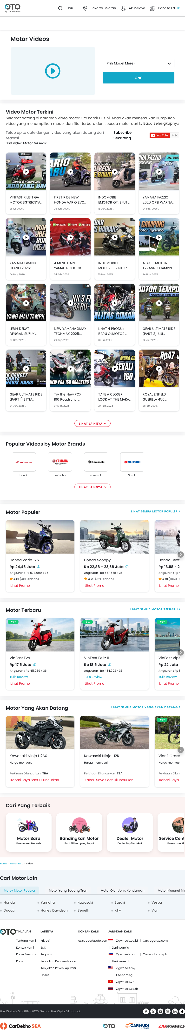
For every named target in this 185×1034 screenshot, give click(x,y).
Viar (155, 910)
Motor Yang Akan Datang (155, 707)
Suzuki (132, 475)
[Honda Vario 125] (40, 537)
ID (178, 8)
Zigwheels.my (125, 968)
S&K (43, 947)
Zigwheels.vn (125, 982)
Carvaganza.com (155, 940)
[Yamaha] (60, 462)
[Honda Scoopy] (114, 537)
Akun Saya (137, 8)
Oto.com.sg (124, 975)
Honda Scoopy (97, 559)
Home (3, 863)
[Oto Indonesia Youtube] (160, 1011)
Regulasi (46, 954)
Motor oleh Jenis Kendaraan (122, 890)
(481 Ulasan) (29, 579)
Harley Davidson (54, 910)
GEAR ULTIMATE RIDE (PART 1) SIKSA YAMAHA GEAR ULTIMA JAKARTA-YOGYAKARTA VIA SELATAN (26, 397)
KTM (118, 910)
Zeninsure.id (120, 947)
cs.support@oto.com (93, 940)
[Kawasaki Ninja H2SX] (40, 732)
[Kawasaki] (96, 462)
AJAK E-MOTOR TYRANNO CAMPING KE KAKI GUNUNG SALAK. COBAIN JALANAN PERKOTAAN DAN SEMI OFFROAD (159, 266)
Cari (138, 77)
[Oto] (12, 8)
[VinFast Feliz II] (114, 634)
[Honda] (24, 462)
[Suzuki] (132, 462)
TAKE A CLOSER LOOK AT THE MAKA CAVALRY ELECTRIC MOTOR (113, 397)
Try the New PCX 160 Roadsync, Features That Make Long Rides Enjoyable (70, 397)
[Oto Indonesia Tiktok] (182, 1011)
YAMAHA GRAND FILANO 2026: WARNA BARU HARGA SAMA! (23, 266)
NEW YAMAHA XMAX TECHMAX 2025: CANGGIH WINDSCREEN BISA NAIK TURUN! (70, 331)
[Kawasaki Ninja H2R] (114, 732)
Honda (24, 475)
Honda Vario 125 (24, 559)
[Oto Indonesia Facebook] (146, 1011)
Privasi (45, 940)
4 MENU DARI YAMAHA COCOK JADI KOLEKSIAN (67, 266)
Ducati (9, 910)
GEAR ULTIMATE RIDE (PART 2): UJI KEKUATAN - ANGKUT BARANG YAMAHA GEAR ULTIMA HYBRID (159, 331)
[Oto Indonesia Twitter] (153, 1011)
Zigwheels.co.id (127, 940)
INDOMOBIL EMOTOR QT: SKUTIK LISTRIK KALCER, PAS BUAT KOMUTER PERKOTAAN (114, 200)
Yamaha (60, 475)
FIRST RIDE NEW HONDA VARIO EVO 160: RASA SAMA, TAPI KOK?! (69, 200)
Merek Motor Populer (19, 890)
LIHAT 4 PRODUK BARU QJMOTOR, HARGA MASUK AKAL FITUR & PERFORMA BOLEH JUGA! (114, 331)
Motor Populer (165, 511)
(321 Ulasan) (104, 579)
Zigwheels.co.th (127, 989)
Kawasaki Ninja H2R (101, 755)
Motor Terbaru (165, 609)
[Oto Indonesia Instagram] (168, 1011)
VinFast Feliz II (96, 657)
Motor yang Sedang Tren (68, 890)
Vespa (157, 902)
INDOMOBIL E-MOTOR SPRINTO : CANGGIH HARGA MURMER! (112, 266)
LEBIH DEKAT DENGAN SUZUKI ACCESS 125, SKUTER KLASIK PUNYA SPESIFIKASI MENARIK (26, 331)
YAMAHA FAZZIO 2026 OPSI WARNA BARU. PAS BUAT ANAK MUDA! (157, 200)
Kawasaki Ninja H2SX (28, 755)
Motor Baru (16, 863)
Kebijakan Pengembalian (58, 961)
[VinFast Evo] (40, 634)
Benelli (83, 910)
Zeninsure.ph (121, 961)
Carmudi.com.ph (155, 954)
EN (173, 8)
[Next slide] (181, 554)
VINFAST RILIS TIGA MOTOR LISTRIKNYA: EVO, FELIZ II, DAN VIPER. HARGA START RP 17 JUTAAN (26, 200)
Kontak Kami (25, 947)
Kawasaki (96, 475)
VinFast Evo (20, 657)
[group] (29, 832)
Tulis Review (19, 677)
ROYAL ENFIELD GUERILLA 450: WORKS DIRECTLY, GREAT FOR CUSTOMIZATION (157, 397)
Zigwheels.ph (125, 954)
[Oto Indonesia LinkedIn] (175, 1011)
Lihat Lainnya (91, 423)
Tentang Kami (26, 940)
